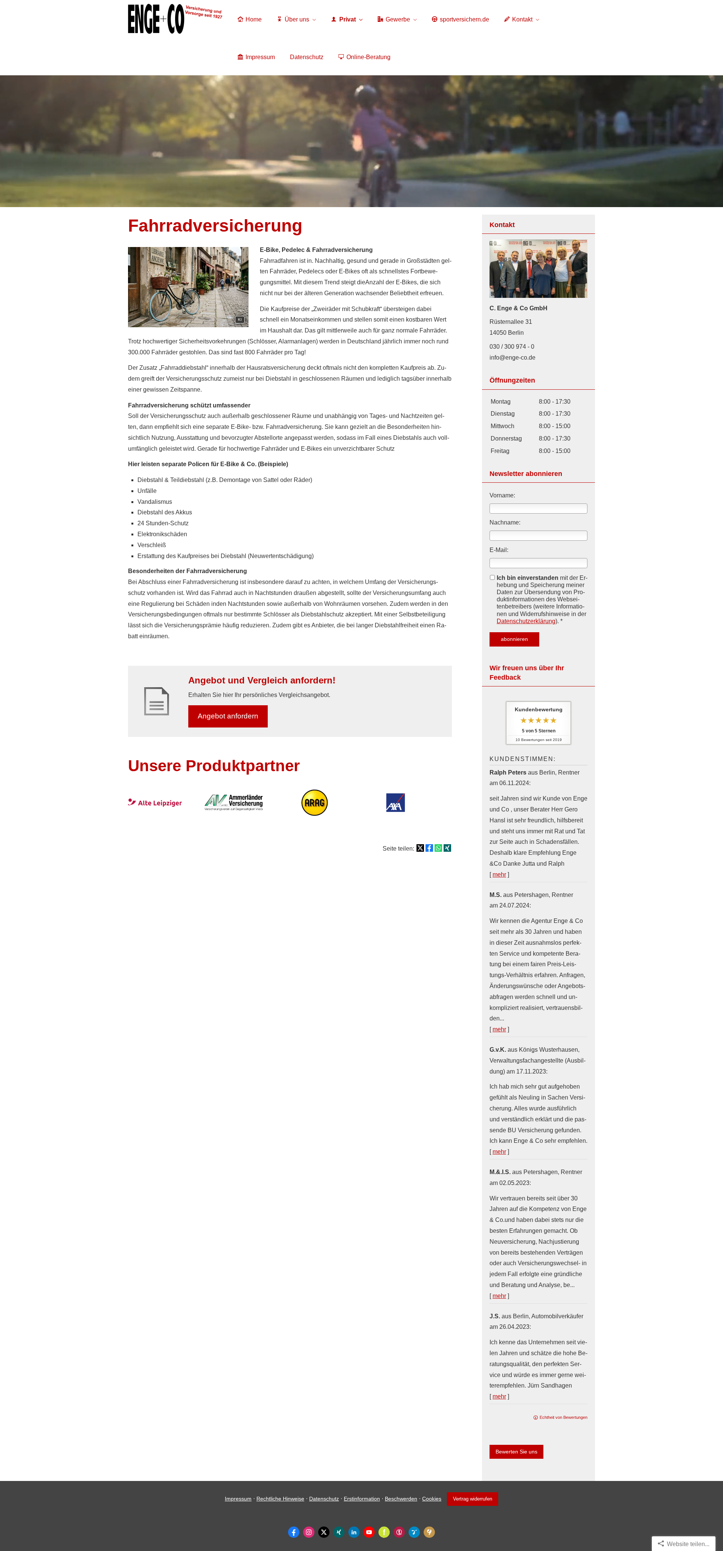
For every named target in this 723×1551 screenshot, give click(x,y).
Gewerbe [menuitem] (398, 19)
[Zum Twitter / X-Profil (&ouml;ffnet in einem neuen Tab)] (323, 1532)
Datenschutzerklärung (526, 621)
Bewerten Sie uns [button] (516, 1452)
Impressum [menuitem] (260, 57)
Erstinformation (362, 1499)
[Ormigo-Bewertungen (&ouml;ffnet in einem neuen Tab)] (414, 1532)
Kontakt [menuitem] (522, 19)
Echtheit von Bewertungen (563, 1417)
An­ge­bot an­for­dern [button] (228, 716)
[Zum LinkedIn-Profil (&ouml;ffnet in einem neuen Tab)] (354, 1532)
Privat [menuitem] (347, 19)
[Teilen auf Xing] (447, 848)
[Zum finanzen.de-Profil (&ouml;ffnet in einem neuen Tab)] (384, 1532)
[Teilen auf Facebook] (429, 848)
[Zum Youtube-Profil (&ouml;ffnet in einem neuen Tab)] (369, 1532)
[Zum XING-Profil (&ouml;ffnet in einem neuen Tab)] (339, 1532)
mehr (499, 874)
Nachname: (505, 522)
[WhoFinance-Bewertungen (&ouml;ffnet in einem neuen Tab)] (399, 1532)
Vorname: (502, 495)
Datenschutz (324, 1499)
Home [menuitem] (254, 19)
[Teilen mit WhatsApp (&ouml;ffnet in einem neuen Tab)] (438, 848)
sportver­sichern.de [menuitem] (464, 19)
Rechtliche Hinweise (280, 1499)
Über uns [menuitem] (297, 19)
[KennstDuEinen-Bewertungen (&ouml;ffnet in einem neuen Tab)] (429, 1532)
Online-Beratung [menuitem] (368, 57)
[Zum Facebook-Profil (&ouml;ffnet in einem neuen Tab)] (293, 1532)
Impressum (238, 1499)
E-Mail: (499, 550)
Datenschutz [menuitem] (306, 57)
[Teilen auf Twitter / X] (420, 848)
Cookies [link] (431, 1499)
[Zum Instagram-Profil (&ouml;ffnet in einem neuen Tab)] (308, 1532)
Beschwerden (401, 1499)
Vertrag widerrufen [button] (472, 1499)
